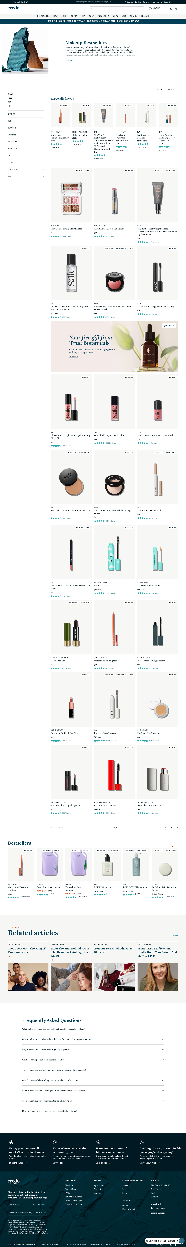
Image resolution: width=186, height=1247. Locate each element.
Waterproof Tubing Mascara (151, 660)
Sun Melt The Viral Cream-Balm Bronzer (71, 510)
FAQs (67, 1193)
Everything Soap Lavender (50, 887)
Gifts (115, 16)
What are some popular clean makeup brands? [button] (43, 1060)
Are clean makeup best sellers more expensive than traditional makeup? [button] (54, 1070)
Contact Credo (71, 1189)
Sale (124, 16)
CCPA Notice (69, 1244)
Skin (63, 16)
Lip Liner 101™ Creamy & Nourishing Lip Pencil (70, 587)
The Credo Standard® (17, 2)
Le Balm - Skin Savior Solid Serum (165, 888)
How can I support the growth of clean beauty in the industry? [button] (49, 1111)
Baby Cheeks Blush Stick (149, 805)
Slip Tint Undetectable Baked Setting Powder (112, 511)
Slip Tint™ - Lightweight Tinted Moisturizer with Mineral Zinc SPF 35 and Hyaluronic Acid (103, 142)
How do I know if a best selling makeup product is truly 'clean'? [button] (50, 1080)
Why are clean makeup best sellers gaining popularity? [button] (46, 1049)
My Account (99, 1185)
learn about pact (148, 1163)
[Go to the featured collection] (114, 346)
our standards (16, 1163)
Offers (125, 1205)
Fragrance (103, 16)
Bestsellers (43, 16)
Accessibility (44, 1244)
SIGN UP (39, 1213)
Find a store (129, 2)
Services (138, 2)
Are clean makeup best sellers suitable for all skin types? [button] (47, 1101)
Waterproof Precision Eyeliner (60, 136)
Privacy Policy (42, 1233)
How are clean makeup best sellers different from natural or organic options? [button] (56, 1039)
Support (167, 2)
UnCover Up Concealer (148, 733)
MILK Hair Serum (103, 887)
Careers (154, 1196)
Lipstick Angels (158, 1213)
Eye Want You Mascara (105, 805)
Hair (83, 16)
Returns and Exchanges (75, 1196)
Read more (70, 61)
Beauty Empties (156, 2)
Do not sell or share (128, 1244)
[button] (175, 8)
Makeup (73, 16)
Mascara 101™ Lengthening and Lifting (155, 306)
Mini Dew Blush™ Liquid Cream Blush (155, 435)
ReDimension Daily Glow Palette (66, 228)
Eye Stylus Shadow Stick (149, 510)
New (55, 16)
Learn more (58, 1163)
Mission (145, 16)
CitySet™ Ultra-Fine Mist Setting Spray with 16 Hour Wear (70, 308)
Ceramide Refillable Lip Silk (64, 733)
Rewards (146, 2)
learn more (101, 1163)
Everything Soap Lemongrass (73, 888)
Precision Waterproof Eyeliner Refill (123, 138)
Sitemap (108, 1244)
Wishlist (97, 1189)
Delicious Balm (79, 135)
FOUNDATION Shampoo (135, 887)
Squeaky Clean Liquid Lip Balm (66, 805)
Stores (125, 1185)
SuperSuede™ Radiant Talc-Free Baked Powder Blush (113, 308)
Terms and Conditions (28, 1233)
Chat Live (69, 1185)
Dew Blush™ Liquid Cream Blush (109, 435)
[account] (170, 8)
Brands (134, 16)
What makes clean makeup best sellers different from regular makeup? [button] (53, 1029)
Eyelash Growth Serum (148, 585)
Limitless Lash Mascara (144, 136)
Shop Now (134, 21)
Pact (153, 1193)
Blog (116, 1244)
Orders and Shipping (74, 1200)
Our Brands (156, 1189)
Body (91, 16)
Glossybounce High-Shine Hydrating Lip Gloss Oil (70, 436)
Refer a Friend (128, 1209)
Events (125, 1193)
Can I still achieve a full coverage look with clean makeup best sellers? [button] (53, 1090)
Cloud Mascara (101, 585)
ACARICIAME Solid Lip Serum (109, 228)
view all (174, 935)
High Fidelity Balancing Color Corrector (167, 138)
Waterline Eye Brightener (106, 660)
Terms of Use (81, 1244)
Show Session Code (73, 1204)
